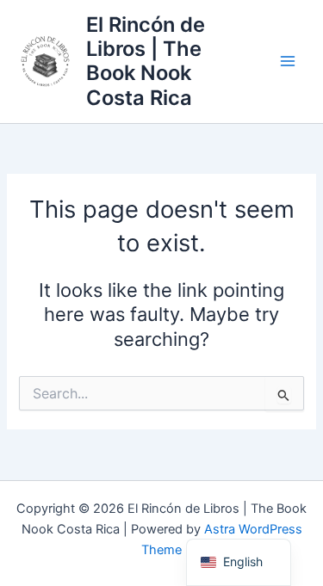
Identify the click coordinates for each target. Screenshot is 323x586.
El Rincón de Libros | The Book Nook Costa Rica (145, 61)
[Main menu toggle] (288, 62)
